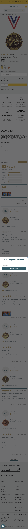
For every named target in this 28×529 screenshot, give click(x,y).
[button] (3, 526)
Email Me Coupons (14, 268)
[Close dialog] (27, 257)
